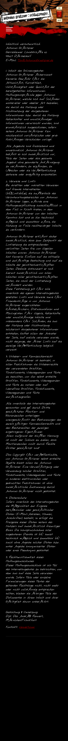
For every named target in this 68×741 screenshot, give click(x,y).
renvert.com (27, 627)
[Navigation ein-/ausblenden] (8, 30)
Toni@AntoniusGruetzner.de (35, 60)
